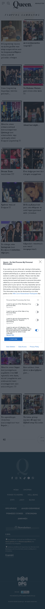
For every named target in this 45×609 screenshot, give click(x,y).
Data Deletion (10, 347)
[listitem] (22, 300)
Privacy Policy (34, 347)
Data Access (22, 347)
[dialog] (22, 304)
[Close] (41, 262)
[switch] (37, 305)
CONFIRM (13, 339)
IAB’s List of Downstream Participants (25, 293)
